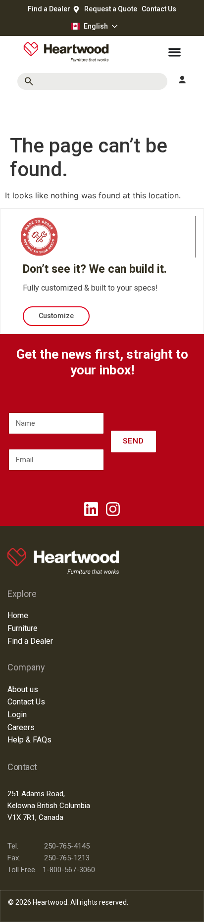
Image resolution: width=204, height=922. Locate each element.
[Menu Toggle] (174, 52)
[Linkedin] (91, 509)
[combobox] (92, 81)
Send (133, 441)
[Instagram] (112, 509)
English (96, 26)
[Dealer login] (182, 80)
